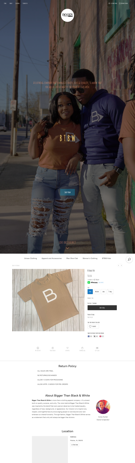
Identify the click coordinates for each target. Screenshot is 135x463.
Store (5, 3)
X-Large (110, 292)
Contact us (25, 3)
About (11, 3)
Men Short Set (72, 258)
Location (17, 3)
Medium (97, 292)
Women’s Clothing (90, 258)
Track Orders (53, 351)
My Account (38, 351)
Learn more (100, 282)
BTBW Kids (106, 258)
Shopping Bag (82, 351)
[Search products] (129, 259)
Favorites (67, 351)
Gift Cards (97, 351)
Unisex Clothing (30, 258)
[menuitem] (118, 265)
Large (103, 292)
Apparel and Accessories (52, 258)
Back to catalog (15, 265)
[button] (93, 326)
